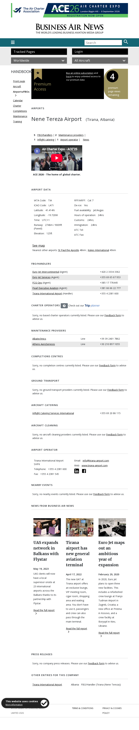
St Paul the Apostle (68, 250)
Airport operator (69, 139)
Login (79, 51)
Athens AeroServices (43, 344)
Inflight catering (45, 139)
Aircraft (17, 86)
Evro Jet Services (41, 277)
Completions (20, 111)
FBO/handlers (44, 135)
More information (14, 704)
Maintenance (20, 116)
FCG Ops (37, 282)
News (86, 139)
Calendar (18, 100)
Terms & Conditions (82, 708)
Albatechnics (39, 338)
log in (69, 76)
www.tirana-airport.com (95, 465)
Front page (19, 81)
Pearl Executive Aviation (45, 288)
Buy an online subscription (79, 72)
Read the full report (44, 610)
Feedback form (112, 315)
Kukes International (98, 250)
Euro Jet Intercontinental (45, 271)
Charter (17, 105)
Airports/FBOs (21, 91)
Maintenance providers (71, 135)
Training (17, 121)
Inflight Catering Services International (53, 413)
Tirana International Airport (47, 293)
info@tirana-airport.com (96, 460)
